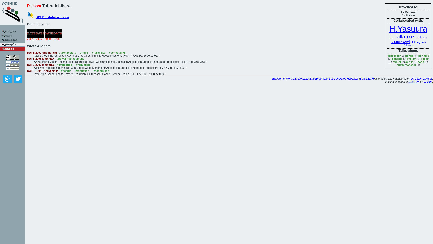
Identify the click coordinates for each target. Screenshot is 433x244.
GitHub (428, 81)
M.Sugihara (418, 37)
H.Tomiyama (418, 42)
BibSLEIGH (367, 78)
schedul (397, 58)
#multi (84, 52)
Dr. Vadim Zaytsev (421, 78)
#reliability (98, 52)
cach (421, 61)
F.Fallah (398, 37)
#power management (70, 58)
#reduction (83, 64)
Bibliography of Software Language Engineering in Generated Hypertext (315, 78)
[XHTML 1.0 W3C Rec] (12, 65)
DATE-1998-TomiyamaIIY (43, 70)
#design (66, 70)
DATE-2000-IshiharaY (40, 64)
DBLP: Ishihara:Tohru (52, 17)
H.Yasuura (408, 28)
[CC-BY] (12, 59)
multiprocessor (406, 65)
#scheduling (117, 52)
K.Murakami (400, 42)
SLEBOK (413, 81)
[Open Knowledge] (12, 62)
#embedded (64, 64)
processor (394, 55)
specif (425, 58)
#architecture (67, 52)
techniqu (423, 55)
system (411, 58)
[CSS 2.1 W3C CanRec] (12, 72)
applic (409, 61)
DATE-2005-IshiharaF (40, 58)
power (409, 55)
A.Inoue (408, 45)
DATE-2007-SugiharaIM (42, 52)
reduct (397, 61)
